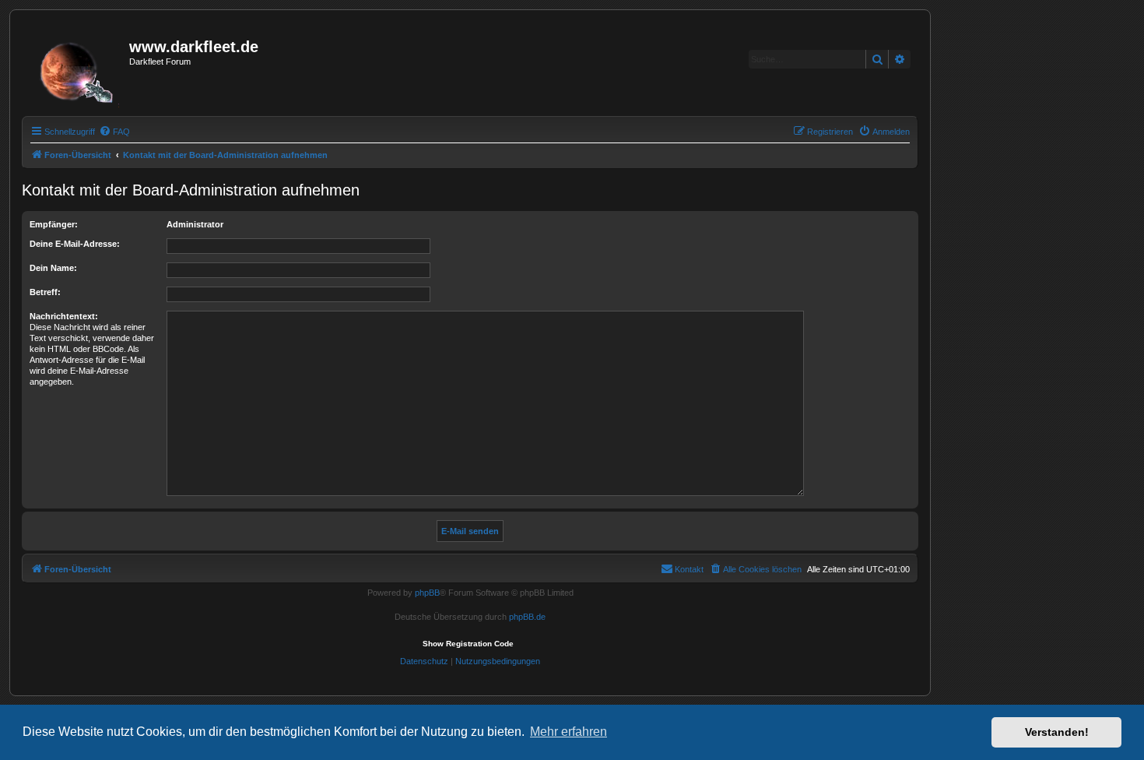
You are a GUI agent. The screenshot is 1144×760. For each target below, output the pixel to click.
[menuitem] (114, 131)
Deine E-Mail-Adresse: (75, 243)
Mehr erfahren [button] (568, 731)
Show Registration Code (468, 643)
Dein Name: (53, 268)
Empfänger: (54, 224)
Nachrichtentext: (64, 316)
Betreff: (45, 292)
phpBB (427, 592)
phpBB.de (527, 616)
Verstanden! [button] (1057, 732)
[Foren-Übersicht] (77, 67)
